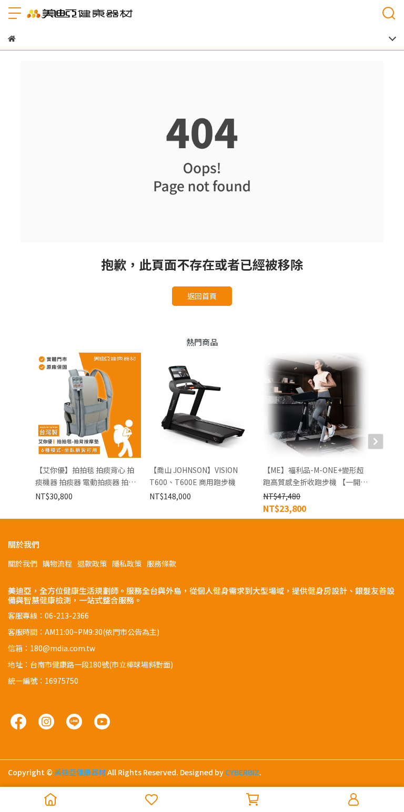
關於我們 (22, 563)
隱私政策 (127, 563)
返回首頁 (202, 296)
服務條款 (161, 563)
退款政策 (92, 563)
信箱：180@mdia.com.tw (51, 648)
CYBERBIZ (242, 772)
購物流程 (57, 563)
